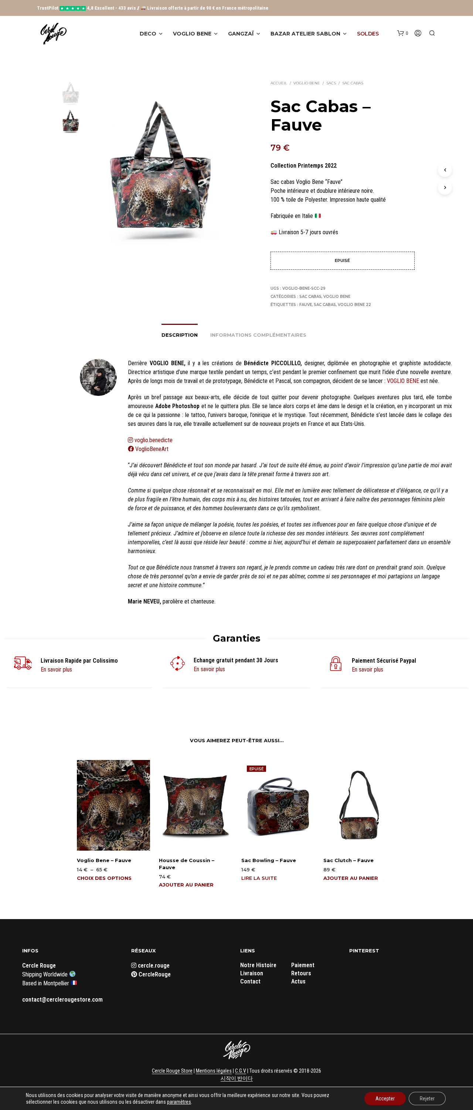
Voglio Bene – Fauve (104, 860)
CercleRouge (154, 974)
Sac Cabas (352, 83)
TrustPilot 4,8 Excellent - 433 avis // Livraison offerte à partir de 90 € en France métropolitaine (152, 8)
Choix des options (104, 878)
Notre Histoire (258, 965)
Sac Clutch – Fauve (348, 860)
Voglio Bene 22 (354, 304)
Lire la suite (259, 878)
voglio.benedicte (154, 440)
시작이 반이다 (237, 1078)
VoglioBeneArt (151, 449)
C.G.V (240, 1071)
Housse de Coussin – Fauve (186, 863)
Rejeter (427, 1098)
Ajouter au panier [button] (186, 885)
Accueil (278, 83)
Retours (301, 973)
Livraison (251, 973)
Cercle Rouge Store (172, 1071)
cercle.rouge (153, 965)
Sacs (331, 83)
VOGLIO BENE (403, 380)
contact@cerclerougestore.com (62, 999)
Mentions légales (214, 1071)
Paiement (302, 965)
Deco (148, 33)
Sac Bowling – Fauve (268, 860)
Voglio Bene (192, 33)
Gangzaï (241, 33)
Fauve (305, 304)
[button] (402, 33)
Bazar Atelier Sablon (305, 33)
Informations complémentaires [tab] (258, 335)
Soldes (368, 33)
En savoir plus (56, 669)
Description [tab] (179, 335)
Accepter (385, 1098)
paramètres (179, 1102)
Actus (298, 981)
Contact (250, 981)
